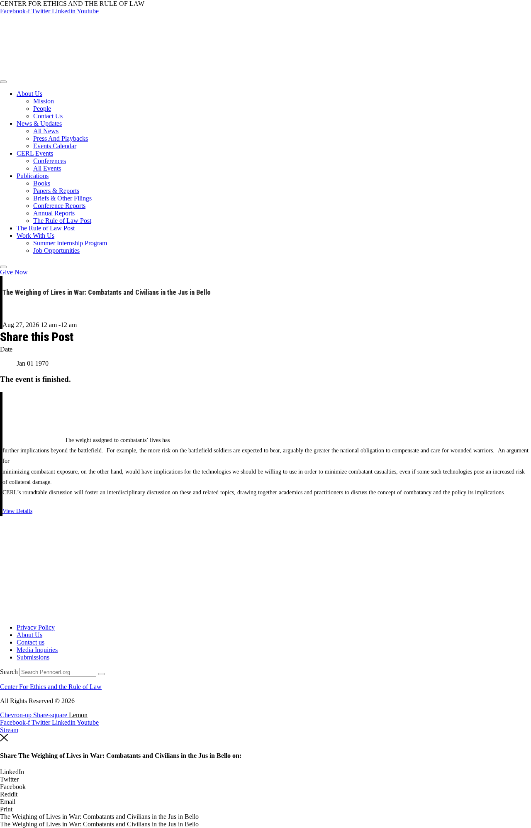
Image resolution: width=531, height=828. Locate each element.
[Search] (101, 674)
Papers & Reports (56, 190)
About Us (29, 93)
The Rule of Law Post (62, 220)
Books (41, 183)
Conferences (49, 160)
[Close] (3, 267)
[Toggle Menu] (3, 82)
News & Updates (39, 123)
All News (45, 130)
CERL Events (35, 153)
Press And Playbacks (60, 138)
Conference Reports (59, 205)
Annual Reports (54, 213)
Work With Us (35, 235)
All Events (47, 168)
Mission (43, 101)
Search (9, 671)
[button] (265, 772)
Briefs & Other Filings (62, 198)
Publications (33, 175)
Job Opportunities (56, 250)
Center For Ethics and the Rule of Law (51, 686)
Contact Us (48, 116)
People (42, 108)
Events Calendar (54, 145)
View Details (17, 511)
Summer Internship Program (70, 243)
